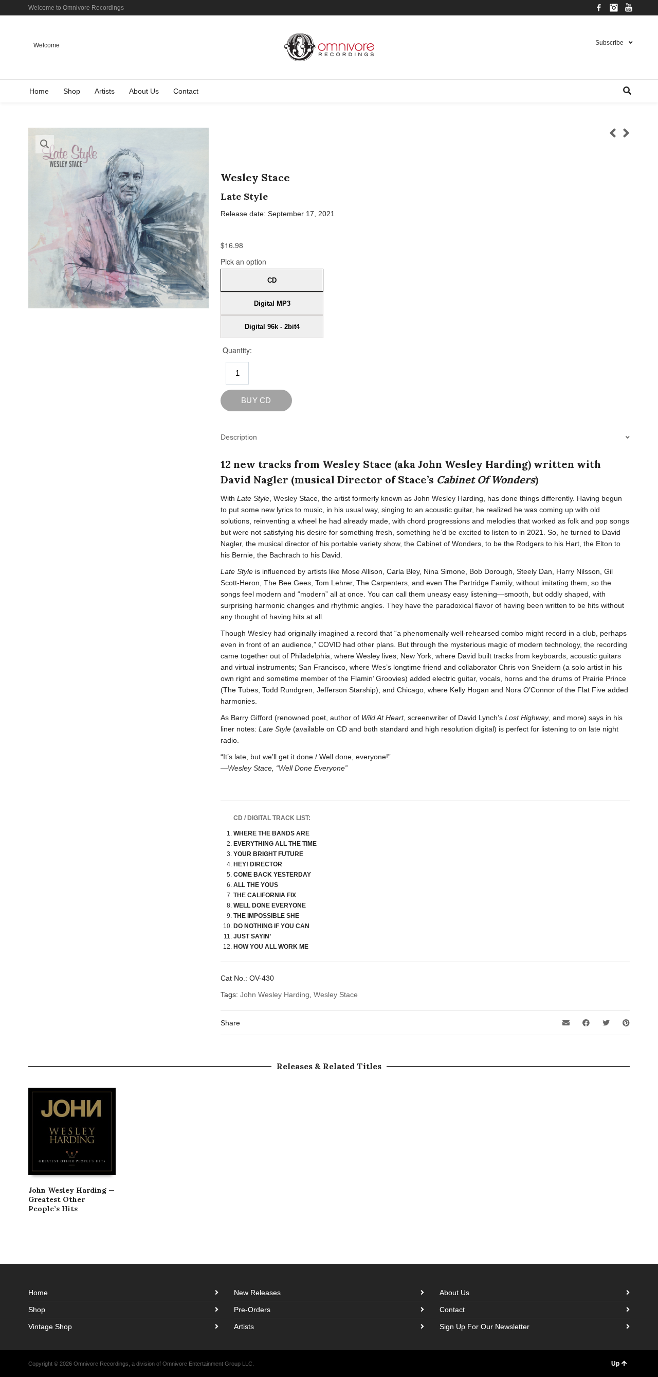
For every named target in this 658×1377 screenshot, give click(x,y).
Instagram (614, 8)
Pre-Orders (252, 1309)
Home (38, 1292)
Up (615, 1363)
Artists (244, 1326)
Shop (36, 1309)
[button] (44, 144)
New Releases (257, 1292)
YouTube (629, 8)
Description (239, 437)
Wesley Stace (336, 994)
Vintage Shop (50, 1326)
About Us (454, 1292)
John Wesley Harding (274, 994)
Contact (452, 1309)
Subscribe (609, 42)
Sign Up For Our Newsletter (484, 1326)
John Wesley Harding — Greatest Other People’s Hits (71, 1199)
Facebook (599, 8)
